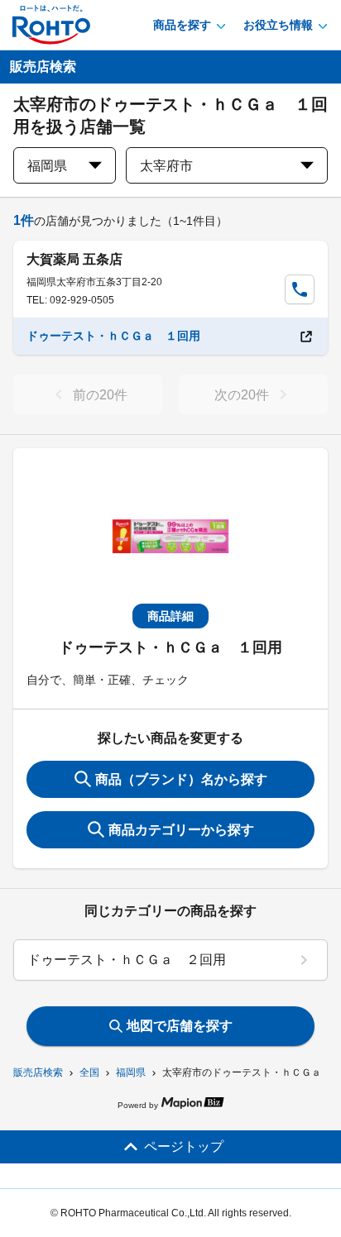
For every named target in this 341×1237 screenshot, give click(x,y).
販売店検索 (38, 1072)
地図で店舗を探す (180, 1026)
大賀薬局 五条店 (74, 259)
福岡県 (131, 1072)
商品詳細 (170, 616)
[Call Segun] (300, 289)
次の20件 (241, 395)
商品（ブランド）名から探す (181, 779)
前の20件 (100, 395)
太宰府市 (166, 166)
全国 (89, 1072)
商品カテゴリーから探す (181, 830)
